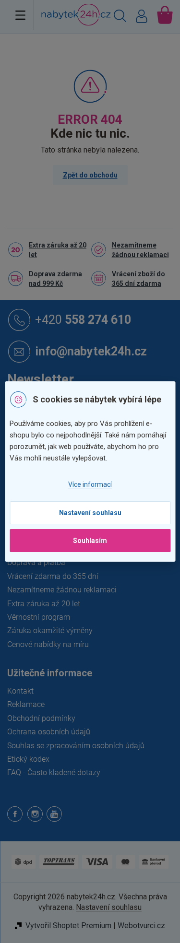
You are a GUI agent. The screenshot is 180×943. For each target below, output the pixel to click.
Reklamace (26, 704)
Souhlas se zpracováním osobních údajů (75, 745)
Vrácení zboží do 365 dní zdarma (138, 278)
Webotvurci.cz (141, 925)
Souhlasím (90, 540)
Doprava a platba (36, 562)
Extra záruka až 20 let (57, 250)
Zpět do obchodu (90, 175)
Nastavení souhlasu (90, 513)
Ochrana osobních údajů (48, 731)
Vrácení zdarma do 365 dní (52, 576)
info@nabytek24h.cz (91, 351)
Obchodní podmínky (41, 718)
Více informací (90, 484)
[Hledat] (120, 17)
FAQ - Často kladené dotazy (53, 772)
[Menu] (20, 15)
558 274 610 (83, 319)
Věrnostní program (38, 617)
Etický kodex (28, 759)
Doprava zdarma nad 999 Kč (55, 278)
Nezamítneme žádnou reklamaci (140, 250)
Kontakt (20, 690)
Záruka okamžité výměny (50, 630)
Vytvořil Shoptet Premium (68, 925)
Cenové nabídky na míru (48, 644)
